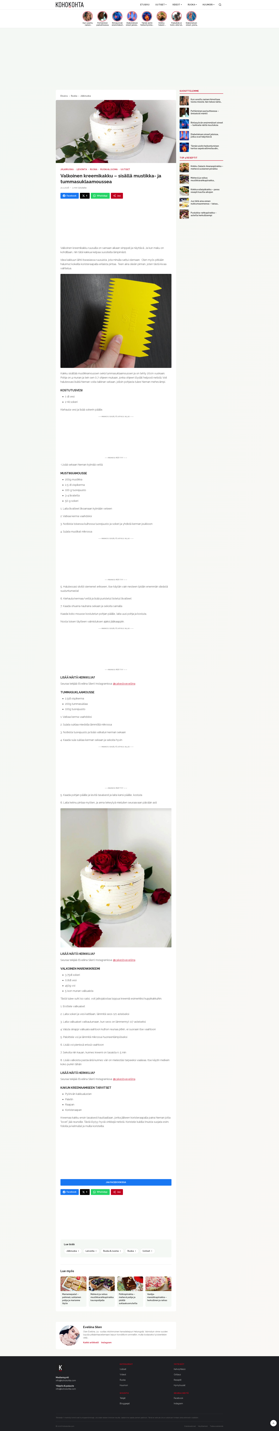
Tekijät (122, 1398)
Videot (176, 4)
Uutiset (160, 4)
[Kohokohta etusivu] (70, 4)
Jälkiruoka (85, 96)
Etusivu (145, 4)
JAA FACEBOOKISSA (116, 1182)
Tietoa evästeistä (216, 1426)
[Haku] (220, 4)
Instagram (106, 1342)
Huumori (208, 4)
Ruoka (191, 4)
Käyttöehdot (203, 1426)
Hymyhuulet (179, 1385)
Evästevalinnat (190, 1426)
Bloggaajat (125, 1403)
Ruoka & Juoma (109, 169)
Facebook (178, 1398)
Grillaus (177, 1374)
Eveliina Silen (92, 1327)
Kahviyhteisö (180, 1369)
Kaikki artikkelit (91, 1342)
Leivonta (82, 169)
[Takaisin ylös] (273, 1423)
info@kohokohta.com (66, 1380)
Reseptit (177, 1380)
